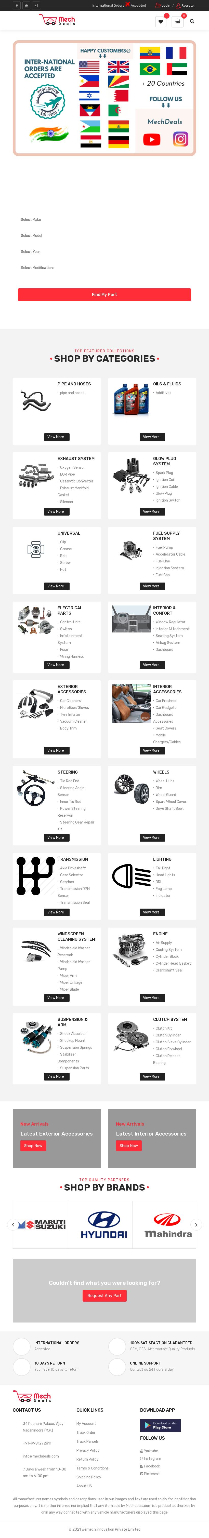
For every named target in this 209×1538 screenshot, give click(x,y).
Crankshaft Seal (169, 970)
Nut (63, 570)
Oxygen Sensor (72, 467)
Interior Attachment (173, 629)
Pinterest (152, 1474)
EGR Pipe (67, 474)
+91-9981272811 (37, 1443)
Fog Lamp (164, 889)
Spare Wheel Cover (171, 802)
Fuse (64, 649)
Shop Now (33, 1145)
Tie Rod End (69, 781)
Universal (69, 533)
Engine (160, 934)
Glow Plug (164, 493)
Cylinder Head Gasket (173, 963)
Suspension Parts (74, 1068)
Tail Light (163, 868)
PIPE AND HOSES (74, 384)
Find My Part (104, 294)
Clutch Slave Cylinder (173, 1042)
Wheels (161, 772)
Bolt (63, 556)
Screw (65, 563)
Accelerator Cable (170, 554)
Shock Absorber (73, 1034)
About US (84, 1486)
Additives (163, 393)
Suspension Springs (76, 1047)
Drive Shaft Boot (170, 808)
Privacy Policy (88, 1450)
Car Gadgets (166, 708)
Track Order (85, 1433)
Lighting (162, 859)
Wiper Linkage (71, 982)
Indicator (163, 896)
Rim (159, 788)
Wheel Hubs (165, 781)
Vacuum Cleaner (73, 721)
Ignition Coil (165, 480)
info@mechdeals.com (41, 1456)
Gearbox (67, 882)
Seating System (169, 636)
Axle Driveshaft (73, 868)
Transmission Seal (75, 902)
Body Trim (68, 728)
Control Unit (70, 622)
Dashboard (164, 649)
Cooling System (169, 950)
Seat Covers (166, 728)
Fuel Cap (163, 575)
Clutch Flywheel (169, 1049)
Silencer (66, 502)
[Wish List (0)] (160, 21)
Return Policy (87, 1459)
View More (55, 437)
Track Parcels (87, 1441)
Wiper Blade (69, 989)
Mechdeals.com (138, 1506)
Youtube (151, 1451)
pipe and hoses (72, 393)
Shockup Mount (73, 1040)
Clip (63, 542)
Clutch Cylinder (168, 1035)
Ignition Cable (167, 486)
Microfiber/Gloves (74, 708)
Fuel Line (163, 561)
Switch (66, 629)
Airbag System (168, 643)
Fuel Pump (164, 547)
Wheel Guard (166, 795)
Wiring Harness (72, 656)
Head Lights (165, 875)
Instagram (152, 1458)
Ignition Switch (168, 500)
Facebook (152, 1466)
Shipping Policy (88, 1477)
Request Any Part (105, 1295)
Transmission (73, 859)
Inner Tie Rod (70, 802)
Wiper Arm (68, 976)
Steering (68, 772)
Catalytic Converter (76, 481)
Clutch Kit (164, 1028)
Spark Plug (164, 473)
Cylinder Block (167, 956)
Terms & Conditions (92, 1468)
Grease (66, 549)
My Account (86, 1424)
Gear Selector (71, 875)
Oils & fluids (167, 384)
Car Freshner (166, 701)
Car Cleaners (70, 701)
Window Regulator (170, 622)
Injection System (170, 568)
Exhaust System (76, 458)
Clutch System (170, 1019)
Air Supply (164, 943)
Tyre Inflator (70, 714)
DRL (159, 882)
